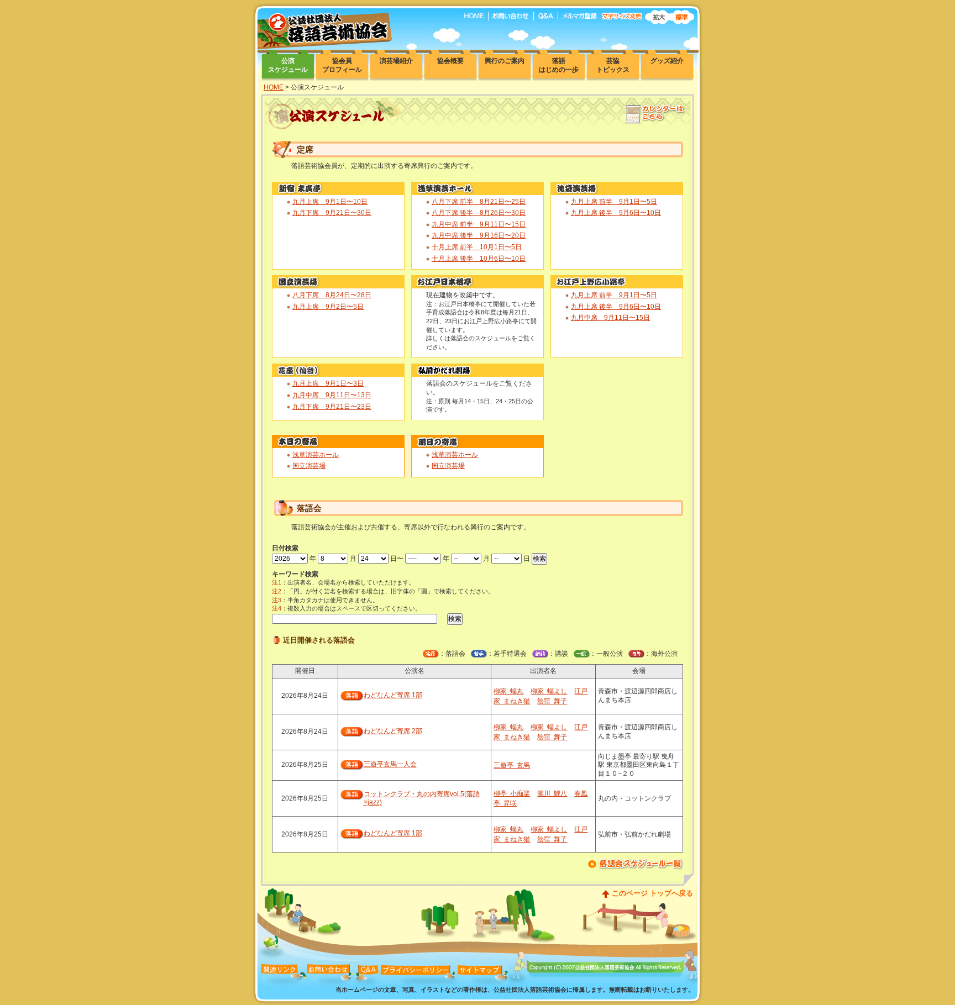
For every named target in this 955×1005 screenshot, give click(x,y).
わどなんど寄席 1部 (393, 695)
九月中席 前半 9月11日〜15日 (479, 224)
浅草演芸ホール (315, 455)
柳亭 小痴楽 (512, 793)
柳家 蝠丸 (508, 691)
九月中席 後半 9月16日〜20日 (479, 235)
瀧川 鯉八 (552, 793)
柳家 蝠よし (549, 691)
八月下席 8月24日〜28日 (331, 295)
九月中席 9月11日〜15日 (610, 318)
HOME (274, 87)
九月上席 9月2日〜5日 (328, 307)
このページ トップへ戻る (652, 893)
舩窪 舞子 (552, 701)
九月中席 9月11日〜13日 (331, 395)
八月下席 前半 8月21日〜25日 (479, 202)
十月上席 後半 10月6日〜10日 (479, 258)
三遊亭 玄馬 (512, 765)
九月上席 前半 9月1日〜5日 (614, 202)
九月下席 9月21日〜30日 (331, 213)
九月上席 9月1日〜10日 (330, 202)
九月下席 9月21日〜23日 (331, 407)
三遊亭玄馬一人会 (390, 764)
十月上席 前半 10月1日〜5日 (477, 247)
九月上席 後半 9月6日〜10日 (616, 213)
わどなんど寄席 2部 (393, 731)
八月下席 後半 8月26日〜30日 (479, 213)
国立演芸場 (309, 466)
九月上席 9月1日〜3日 (328, 383)
